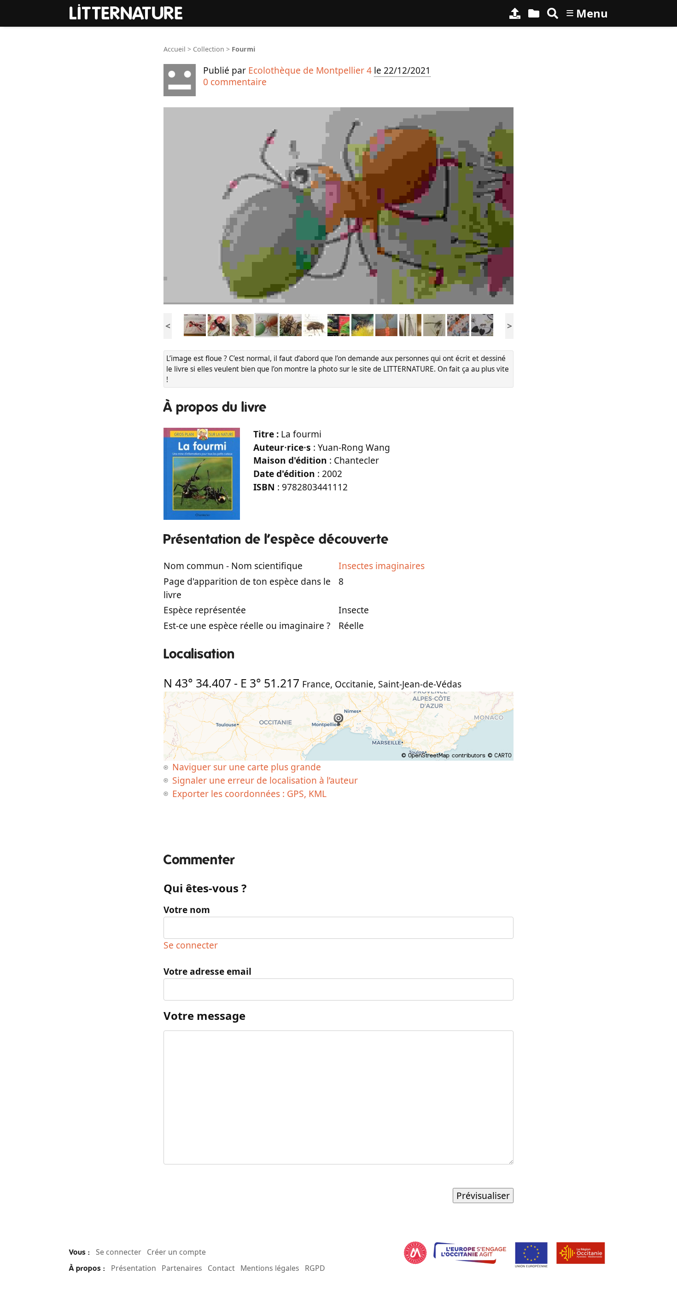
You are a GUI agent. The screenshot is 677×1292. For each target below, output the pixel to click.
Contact (221, 1268)
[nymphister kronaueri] (195, 324)
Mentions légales (269, 1268)
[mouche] (315, 324)
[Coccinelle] (219, 324)
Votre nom (186, 909)
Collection (208, 49)
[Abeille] (362, 324)
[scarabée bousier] (458, 324)
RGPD (315, 1268)
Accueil (174, 49)
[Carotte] (386, 324)
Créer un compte (176, 1252)
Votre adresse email (207, 971)
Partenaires (182, 1268)
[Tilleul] (482, 324)
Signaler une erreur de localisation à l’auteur (265, 780)
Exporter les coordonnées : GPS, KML (249, 793)
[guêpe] (338, 324)
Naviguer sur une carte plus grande (246, 767)
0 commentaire (235, 82)
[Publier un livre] (514, 13)
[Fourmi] (267, 324)
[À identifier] (533, 13)
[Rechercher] (552, 13)
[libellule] (434, 324)
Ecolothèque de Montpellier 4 (310, 70)
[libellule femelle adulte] (410, 324)
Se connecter (190, 945)
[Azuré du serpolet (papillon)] (243, 324)
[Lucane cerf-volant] (291, 324)
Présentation (133, 1268)
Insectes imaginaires (381, 565)
